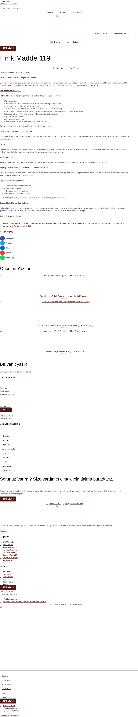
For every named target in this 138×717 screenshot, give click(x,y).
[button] (64, 238)
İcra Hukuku (5, 453)
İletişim (76, 42)
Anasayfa (50, 12)
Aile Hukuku (5, 436)
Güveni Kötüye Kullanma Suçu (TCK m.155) (65, 351)
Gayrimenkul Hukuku (8, 449)
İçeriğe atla (4, 1)
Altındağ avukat (9, 223)
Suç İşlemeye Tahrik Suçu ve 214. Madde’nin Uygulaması (64, 296)
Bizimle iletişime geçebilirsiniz (11, 216)
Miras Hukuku (6, 466)
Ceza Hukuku (6, 440)
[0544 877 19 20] (0, 415)
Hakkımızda (63, 12)
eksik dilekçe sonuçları (91, 223)
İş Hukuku (5, 462)
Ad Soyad (4, 388)
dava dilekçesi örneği (49, 223)
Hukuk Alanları (56, 42)
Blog (67, 42)
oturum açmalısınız (24, 372)
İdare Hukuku (6, 457)
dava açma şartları (22, 223)
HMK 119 (115, 223)
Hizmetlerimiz (77, 12)
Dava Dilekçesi (35, 223)
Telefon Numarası (7, 394)
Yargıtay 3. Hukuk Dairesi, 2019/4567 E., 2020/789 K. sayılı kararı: (24, 168)
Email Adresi (5, 391)
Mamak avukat (25, 226)
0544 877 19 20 (7, 416)
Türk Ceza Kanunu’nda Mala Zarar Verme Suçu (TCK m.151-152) (65, 325)
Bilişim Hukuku (6, 445)
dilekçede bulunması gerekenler (70, 223)
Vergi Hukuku (6, 470)
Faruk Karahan (106, 223)
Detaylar (3, 406)
